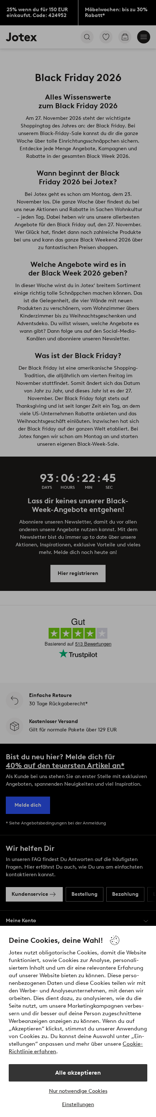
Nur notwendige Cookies (78, 1091)
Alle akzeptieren (78, 1072)
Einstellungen (78, 1104)
